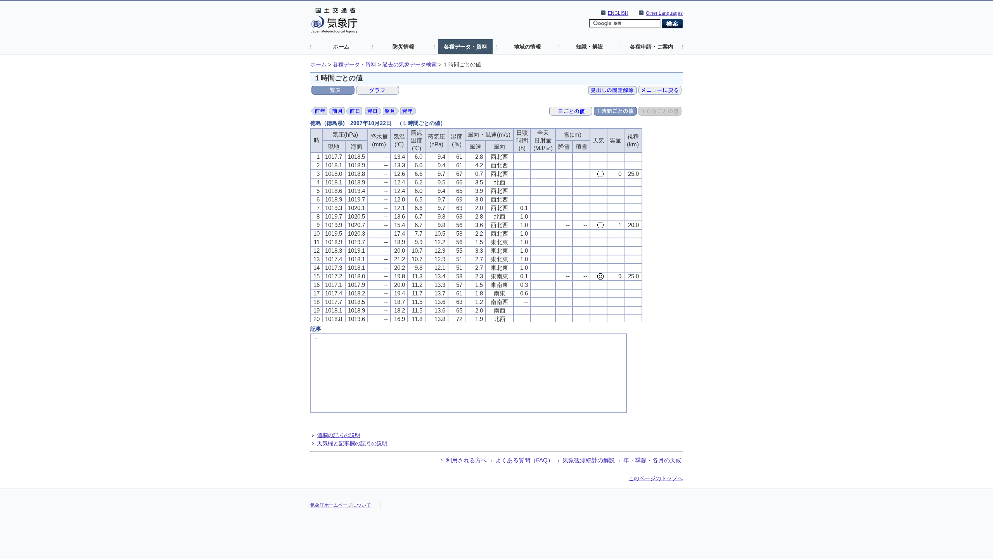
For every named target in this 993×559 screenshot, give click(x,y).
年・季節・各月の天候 (652, 460)
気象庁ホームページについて (340, 505)
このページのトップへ (655, 478)
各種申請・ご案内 (651, 46)
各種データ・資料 (465, 46)
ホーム (341, 46)
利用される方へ (466, 460)
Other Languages (664, 13)
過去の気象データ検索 (409, 65)
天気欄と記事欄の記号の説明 (352, 443)
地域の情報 (527, 46)
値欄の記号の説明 (338, 435)
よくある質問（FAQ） (524, 460)
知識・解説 (589, 46)
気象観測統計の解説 (588, 460)
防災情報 (403, 46)
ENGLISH (618, 13)
